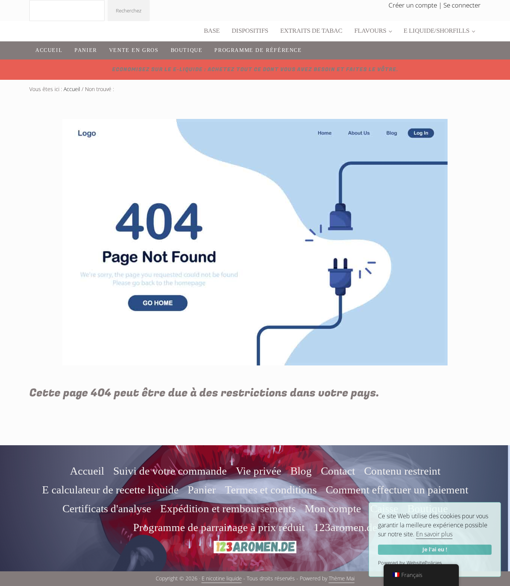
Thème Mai (342, 578)
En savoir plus (434, 534)
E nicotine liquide (222, 578)
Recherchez (128, 10)
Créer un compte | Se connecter (435, 5)
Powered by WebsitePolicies (410, 563)
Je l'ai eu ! (434, 549)
